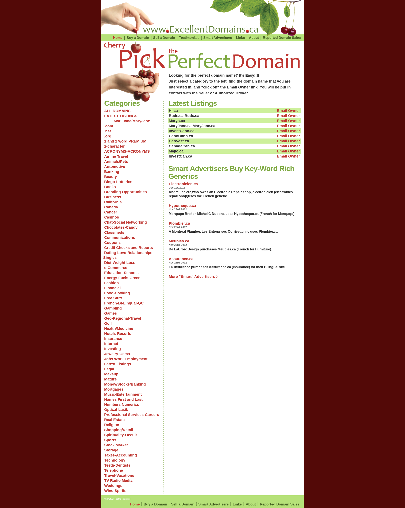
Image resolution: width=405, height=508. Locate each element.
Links (240, 37)
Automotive (114, 166)
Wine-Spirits (115, 491)
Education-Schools (121, 273)
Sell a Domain (164, 37)
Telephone (113, 470)
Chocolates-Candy (121, 227)
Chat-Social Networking (125, 222)
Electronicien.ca (183, 184)
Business (112, 197)
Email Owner (288, 111)
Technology (114, 460)
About (254, 37)
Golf (108, 323)
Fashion (111, 283)
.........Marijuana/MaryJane (127, 121)
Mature (110, 379)
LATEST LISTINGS (120, 116)
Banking (111, 172)
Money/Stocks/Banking (125, 384)
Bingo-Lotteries (118, 182)
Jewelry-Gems (117, 354)
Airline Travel (116, 156)
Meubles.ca (179, 241)
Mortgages (113, 389)
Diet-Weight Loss (119, 263)
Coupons (112, 242)
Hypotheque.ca (182, 206)
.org (107, 136)
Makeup (111, 374)
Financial (112, 288)
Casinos (111, 217)
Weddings (113, 486)
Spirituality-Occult (120, 435)
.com (108, 126)
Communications (119, 237)
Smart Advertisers (217, 37)
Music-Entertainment (123, 394)
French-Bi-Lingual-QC (124, 303)
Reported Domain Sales (282, 37)
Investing (112, 349)
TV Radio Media (118, 480)
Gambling (113, 308)
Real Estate (114, 420)
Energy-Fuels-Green (122, 278)
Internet (111, 344)
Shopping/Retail (118, 430)
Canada (111, 207)
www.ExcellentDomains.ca (200, 29)
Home (118, 37)
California (113, 202)
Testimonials (189, 37)
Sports (110, 440)
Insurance (113, 339)
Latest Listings (117, 364)
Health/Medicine (118, 328)
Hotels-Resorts (117, 333)
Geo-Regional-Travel (122, 318)
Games (110, 313)
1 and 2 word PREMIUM (125, 141)
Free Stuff (113, 298)
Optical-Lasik (116, 409)
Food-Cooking (117, 293)
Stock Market (116, 445)
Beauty (110, 177)
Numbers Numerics (121, 404)
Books (110, 187)
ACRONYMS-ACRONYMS (127, 151)
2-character (114, 146)
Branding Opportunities (125, 192)
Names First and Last (123, 399)
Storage (111, 450)
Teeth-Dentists (117, 465)
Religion (111, 425)
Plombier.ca (179, 223)
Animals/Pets (116, 161)
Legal (109, 369)
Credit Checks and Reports (128, 248)
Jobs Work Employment (125, 359)
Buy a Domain (138, 37)
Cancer (110, 212)
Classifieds (114, 232)
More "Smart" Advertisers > (194, 276)
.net (107, 131)
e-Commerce (115, 268)
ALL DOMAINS (117, 111)
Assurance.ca (181, 259)
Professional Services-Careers (131, 415)
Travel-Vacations (119, 475)
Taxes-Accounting (120, 455)
